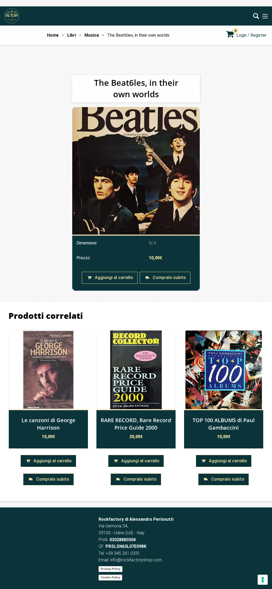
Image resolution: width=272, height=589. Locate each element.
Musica (91, 35)
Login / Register (251, 35)
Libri (71, 35)
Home (53, 35)
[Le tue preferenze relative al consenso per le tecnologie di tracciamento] (263, 580)
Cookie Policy (110, 577)
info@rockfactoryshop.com (136, 559)
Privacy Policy (110, 569)
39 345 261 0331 (124, 553)
